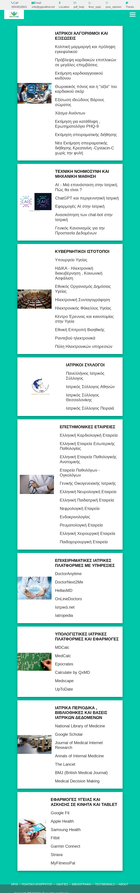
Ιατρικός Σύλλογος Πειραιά (90, 408)
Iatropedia (64, 615)
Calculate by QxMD (72, 672)
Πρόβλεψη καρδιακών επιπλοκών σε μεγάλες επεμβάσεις (85, 62)
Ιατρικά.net (65, 607)
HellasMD (63, 590)
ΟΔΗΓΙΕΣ (62, 884)
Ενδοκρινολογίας (75, 517)
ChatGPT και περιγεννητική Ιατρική (87, 198)
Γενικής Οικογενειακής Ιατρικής (88, 483)
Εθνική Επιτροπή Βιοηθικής (80, 329)
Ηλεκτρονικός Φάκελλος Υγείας (83, 308)
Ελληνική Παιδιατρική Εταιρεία (87, 500)
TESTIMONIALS (105, 884)
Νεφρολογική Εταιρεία (80, 508)
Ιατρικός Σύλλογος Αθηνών (90, 386)
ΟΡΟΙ (14, 884)
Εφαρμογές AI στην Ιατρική (79, 206)
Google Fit (60, 813)
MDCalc (62, 647)
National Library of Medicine (80, 726)
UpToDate (64, 689)
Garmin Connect (65, 846)
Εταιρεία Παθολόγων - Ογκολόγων (80, 472)
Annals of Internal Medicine (79, 756)
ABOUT (123, 884)
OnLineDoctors (68, 598)
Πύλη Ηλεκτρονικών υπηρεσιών (83, 346)
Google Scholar (69, 734)
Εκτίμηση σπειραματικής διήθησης (86, 134)
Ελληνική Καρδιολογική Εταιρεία (89, 435)
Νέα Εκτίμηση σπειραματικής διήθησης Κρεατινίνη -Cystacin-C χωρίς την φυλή (84, 148)
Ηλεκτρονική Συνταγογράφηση (82, 299)
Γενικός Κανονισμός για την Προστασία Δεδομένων (80, 230)
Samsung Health (66, 829)
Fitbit (55, 838)
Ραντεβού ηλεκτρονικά (75, 338)
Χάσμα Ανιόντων (70, 113)
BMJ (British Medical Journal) (81, 772)
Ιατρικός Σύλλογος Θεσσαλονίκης (82, 397)
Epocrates (64, 664)
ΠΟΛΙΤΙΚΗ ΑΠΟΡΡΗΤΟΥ (37, 884)
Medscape (64, 680)
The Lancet (65, 764)
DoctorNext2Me (69, 582)
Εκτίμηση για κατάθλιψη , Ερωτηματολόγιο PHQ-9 (77, 124)
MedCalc (63, 655)
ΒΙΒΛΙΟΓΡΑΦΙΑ (81, 884)
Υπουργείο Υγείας (71, 260)
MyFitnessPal (63, 863)
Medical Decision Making (77, 781)
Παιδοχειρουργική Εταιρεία (84, 541)
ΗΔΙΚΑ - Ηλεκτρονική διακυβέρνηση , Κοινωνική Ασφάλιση (78, 273)
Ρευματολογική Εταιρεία (81, 525)
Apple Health (62, 821)
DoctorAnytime (68, 573)
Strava (56, 854)
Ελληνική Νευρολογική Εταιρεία (88, 491)
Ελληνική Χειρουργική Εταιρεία (87, 533)
